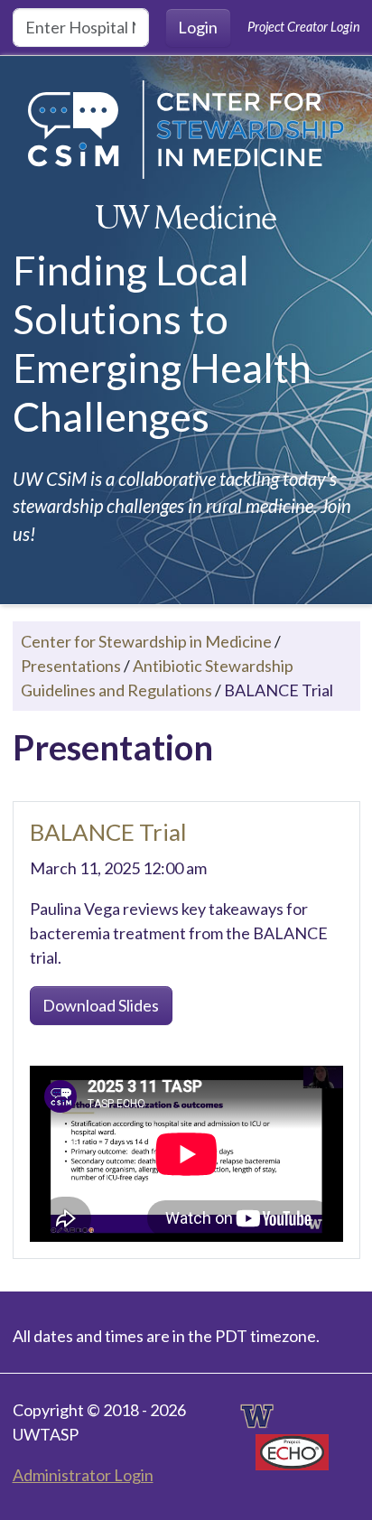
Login (198, 27)
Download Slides (100, 1005)
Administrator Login (83, 1475)
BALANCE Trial (108, 831)
